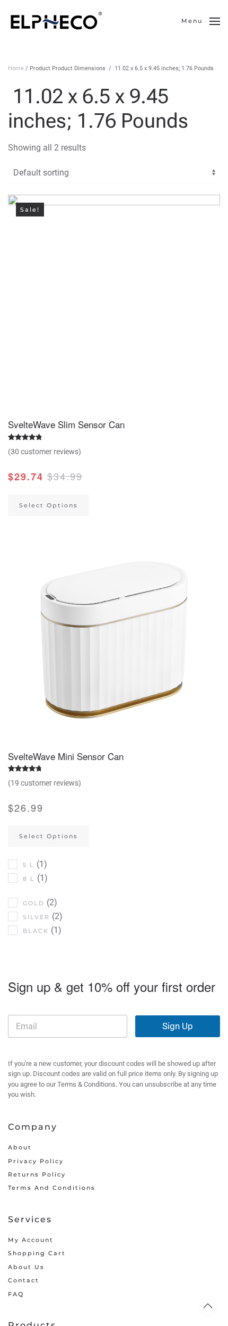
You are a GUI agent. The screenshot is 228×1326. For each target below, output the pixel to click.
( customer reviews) (44, 451)
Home (16, 68)
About (20, 1147)
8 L (29, 878)
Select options (48, 505)
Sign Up (177, 1026)
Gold (34, 903)
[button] (200, 21)
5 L (28, 865)
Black (36, 931)
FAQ (16, 1294)
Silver (36, 917)
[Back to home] (57, 21)
